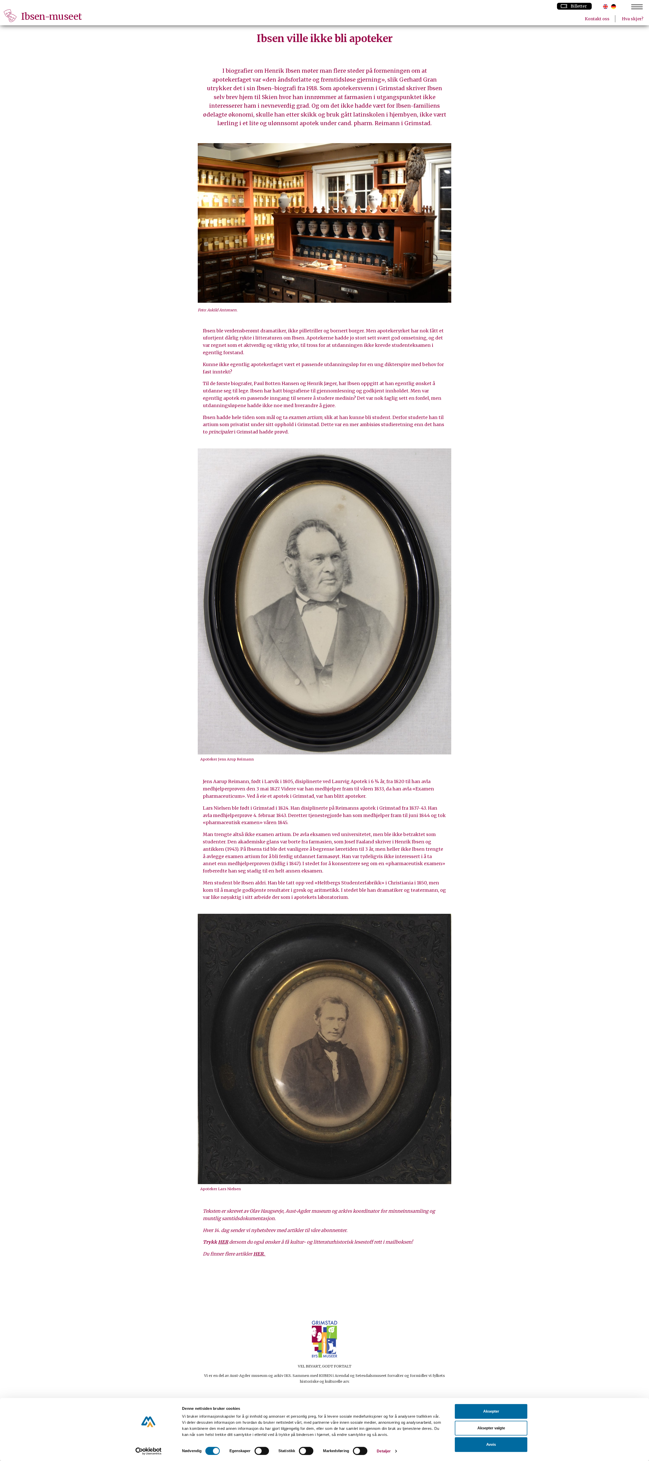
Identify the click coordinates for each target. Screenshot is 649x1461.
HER (223, 1242)
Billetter (579, 6)
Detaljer (384, 1451)
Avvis (491, 1444)
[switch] (262, 1451)
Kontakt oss (597, 18)
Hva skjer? (632, 18)
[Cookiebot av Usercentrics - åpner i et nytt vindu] (148, 1451)
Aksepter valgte (491, 1428)
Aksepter (491, 1411)
